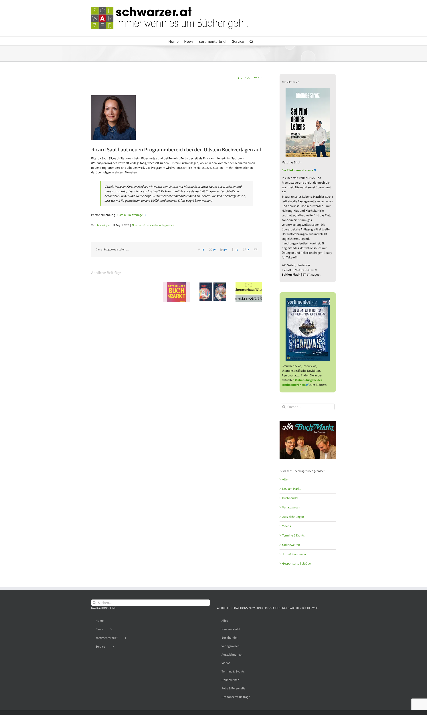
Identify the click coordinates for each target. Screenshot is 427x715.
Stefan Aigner (103, 225)
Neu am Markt (291, 489)
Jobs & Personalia (148, 225)
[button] (251, 41)
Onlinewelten (291, 545)
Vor (256, 78)
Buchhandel (290, 498)
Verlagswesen (166, 225)
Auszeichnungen (293, 517)
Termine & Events (293, 535)
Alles (134, 225)
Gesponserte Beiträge (296, 563)
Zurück (245, 78)
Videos (286, 526)
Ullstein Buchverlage (129, 215)
